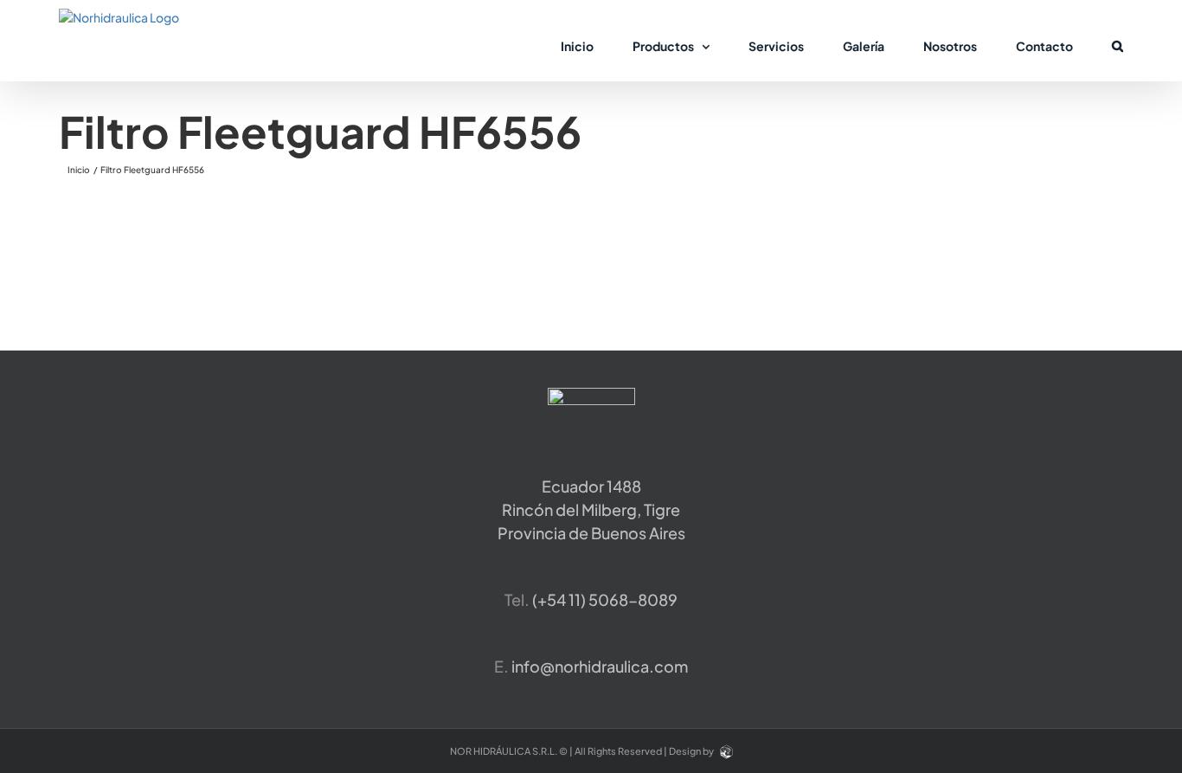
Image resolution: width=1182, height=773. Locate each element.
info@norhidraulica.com (599, 666)
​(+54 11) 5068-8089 (605, 599)
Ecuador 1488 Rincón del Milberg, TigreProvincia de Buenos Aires (591, 509)
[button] (1117, 45)
